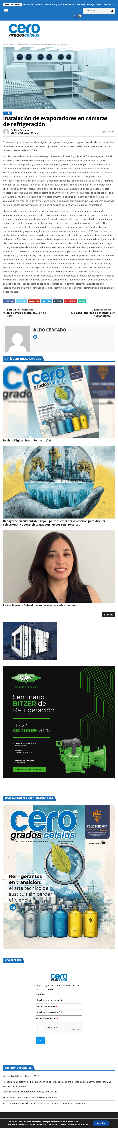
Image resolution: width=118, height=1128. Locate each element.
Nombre (40, 994)
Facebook (10, 301)
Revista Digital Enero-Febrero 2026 (27, 440)
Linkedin (47, 301)
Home (5, 44)
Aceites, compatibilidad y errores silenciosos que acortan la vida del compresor (44, 1103)
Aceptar (101, 1123)
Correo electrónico (46, 1006)
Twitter (22, 301)
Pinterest (71, 301)
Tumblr (59, 301)
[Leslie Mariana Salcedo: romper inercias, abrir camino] (59, 566)
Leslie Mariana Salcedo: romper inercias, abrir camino (40, 605)
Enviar (40, 1040)
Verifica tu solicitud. (47, 1018)
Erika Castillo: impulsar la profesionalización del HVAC (30, 1098)
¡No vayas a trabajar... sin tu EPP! (26, 313)
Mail (83, 301)
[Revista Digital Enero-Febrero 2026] (59, 401)
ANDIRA (13, 44)
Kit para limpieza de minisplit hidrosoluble (91, 313)
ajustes (84, 1124)
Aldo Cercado (21, 130)
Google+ (35, 301)
